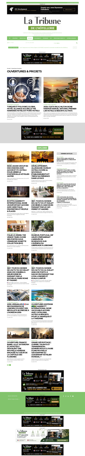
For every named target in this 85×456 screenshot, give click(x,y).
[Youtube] (57, 43)
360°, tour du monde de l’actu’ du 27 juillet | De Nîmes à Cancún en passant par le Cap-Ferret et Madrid (42, 205)
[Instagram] (55, 43)
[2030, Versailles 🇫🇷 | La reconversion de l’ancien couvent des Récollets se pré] (18, 295)
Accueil (8, 68)
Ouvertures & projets (49, 104)
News (8, 266)
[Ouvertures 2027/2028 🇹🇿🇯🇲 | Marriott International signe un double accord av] (42, 295)
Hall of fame (60, 157)
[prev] (74, 47)
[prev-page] (8, 365)
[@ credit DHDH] (42, 14)
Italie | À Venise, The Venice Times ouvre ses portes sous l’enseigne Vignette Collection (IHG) (16, 239)
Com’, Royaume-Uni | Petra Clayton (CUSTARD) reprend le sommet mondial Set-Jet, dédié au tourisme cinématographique (66, 199)
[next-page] (10, 365)
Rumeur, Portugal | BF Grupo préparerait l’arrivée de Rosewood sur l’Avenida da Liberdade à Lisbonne (42, 240)
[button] (70, 43)
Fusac (58, 195)
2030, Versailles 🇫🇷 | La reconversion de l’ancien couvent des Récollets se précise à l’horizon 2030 (18, 308)
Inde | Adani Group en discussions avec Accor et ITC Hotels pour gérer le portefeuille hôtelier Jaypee (18, 171)
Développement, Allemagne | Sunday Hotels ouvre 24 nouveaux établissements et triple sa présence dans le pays (41, 172)
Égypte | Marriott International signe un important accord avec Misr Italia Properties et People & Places (18, 206)
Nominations (60, 182)
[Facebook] (54, 43)
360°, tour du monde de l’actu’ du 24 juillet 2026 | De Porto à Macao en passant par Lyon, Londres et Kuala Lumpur (42, 273)
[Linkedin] (68, 396)
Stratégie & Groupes (13, 104)
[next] (76, 47)
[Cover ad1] (42, 391)
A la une (33, 199)
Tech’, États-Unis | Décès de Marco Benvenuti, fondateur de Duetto (66, 160)
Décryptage (34, 340)
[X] (56, 43)
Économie (9, 164)
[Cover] (42, 64)
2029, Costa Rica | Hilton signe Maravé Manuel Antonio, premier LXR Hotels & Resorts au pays (59, 109)
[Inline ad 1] (42, 442)
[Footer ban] (42, 401)
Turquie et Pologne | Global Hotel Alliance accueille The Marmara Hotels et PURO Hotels (23, 108)
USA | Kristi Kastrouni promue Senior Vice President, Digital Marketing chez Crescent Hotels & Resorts (66, 186)
